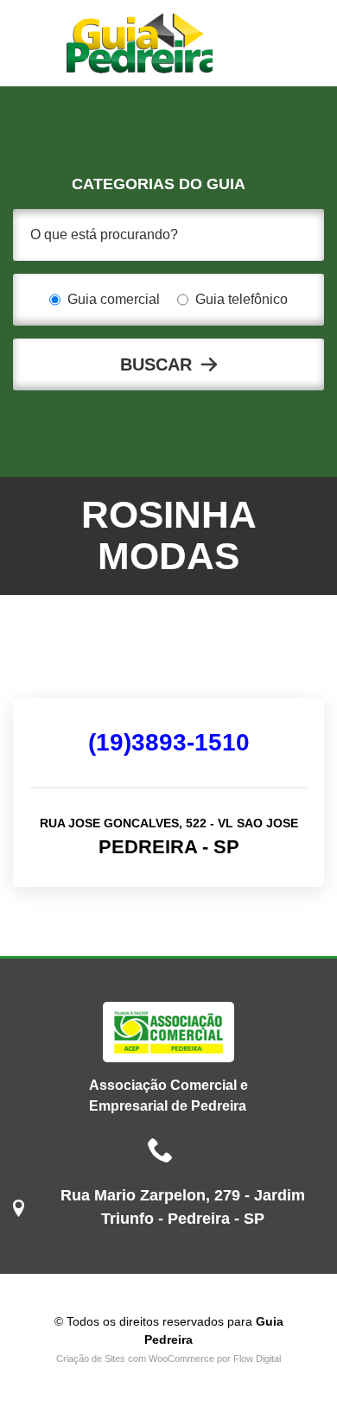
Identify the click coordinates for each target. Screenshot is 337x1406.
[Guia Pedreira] (140, 43)
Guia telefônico (241, 299)
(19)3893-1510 (169, 742)
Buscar (156, 364)
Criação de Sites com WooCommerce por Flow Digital (168, 1358)
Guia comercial (113, 299)
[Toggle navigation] (258, 43)
